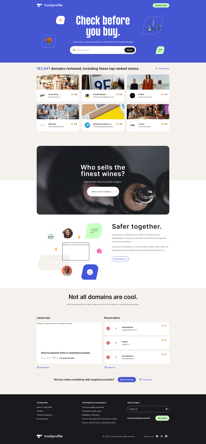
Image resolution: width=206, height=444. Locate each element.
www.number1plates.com (103, 97)
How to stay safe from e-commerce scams (99, 419)
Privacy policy (42, 419)
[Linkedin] (166, 436)
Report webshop (127, 380)
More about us (120, 259)
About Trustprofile (44, 407)
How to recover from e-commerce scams (99, 423)
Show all (111, 367)
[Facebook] (157, 436)
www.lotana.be (144, 126)
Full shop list (164, 69)
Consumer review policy (92, 411)
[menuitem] (58, 407)
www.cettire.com (145, 97)
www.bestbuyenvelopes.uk (104, 126)
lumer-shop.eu (54, 97)
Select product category (101, 192)
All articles (44, 367)
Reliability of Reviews (90, 415)
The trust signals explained (93, 407)
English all (133, 409)
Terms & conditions (44, 415)
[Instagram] (161, 436)
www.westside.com (56, 126)
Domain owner (161, 5)
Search (130, 50)
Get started (162, 418)
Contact (40, 411)
